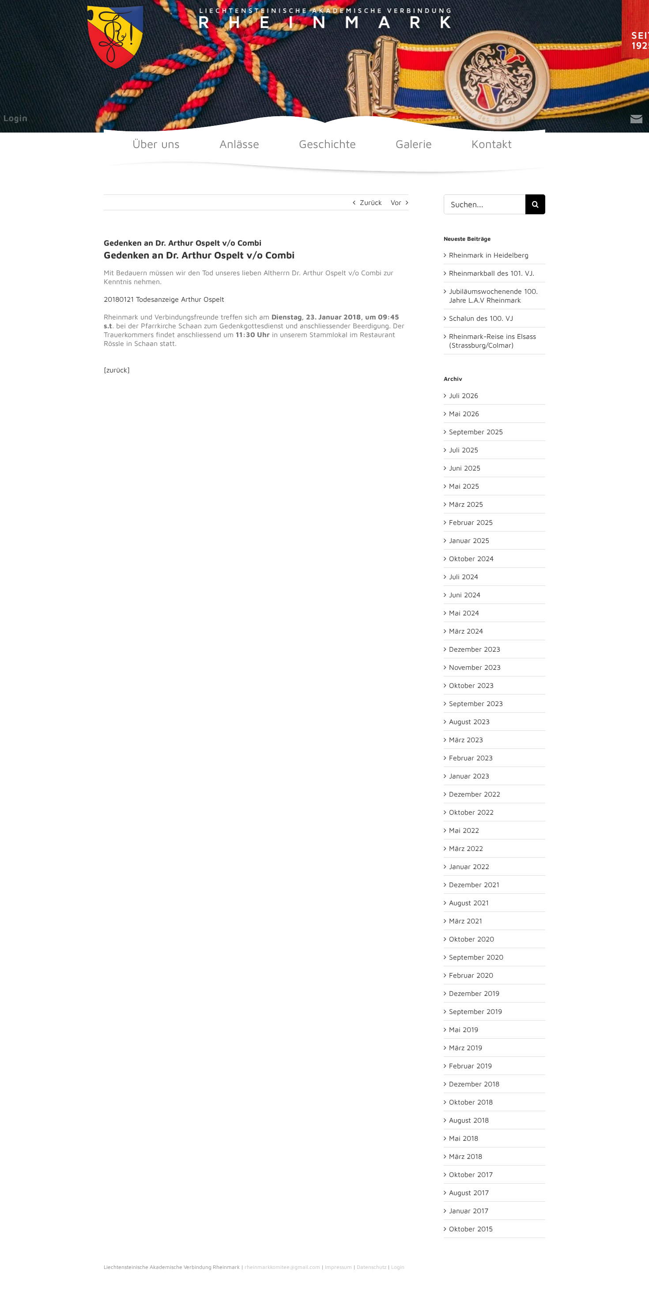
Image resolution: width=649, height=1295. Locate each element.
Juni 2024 (464, 595)
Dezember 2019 (474, 993)
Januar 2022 (469, 866)
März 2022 (466, 848)
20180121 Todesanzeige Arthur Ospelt (164, 299)
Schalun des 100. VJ (481, 318)
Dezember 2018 (474, 1084)
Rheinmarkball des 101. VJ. (491, 273)
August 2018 (469, 1120)
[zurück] (117, 370)
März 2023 (466, 740)
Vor (396, 202)
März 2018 (465, 1156)
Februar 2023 (471, 758)
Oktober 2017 (471, 1174)
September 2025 (476, 432)
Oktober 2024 (471, 558)
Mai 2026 (464, 414)
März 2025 (466, 504)
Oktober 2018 (471, 1102)
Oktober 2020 (471, 939)
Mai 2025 (464, 486)
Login (397, 1267)
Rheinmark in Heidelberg (488, 255)
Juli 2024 (463, 577)
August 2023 (469, 721)
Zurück (371, 202)
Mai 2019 (463, 1029)
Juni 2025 (464, 468)
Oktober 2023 (471, 685)
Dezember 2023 (474, 649)
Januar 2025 (469, 540)
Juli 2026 (463, 395)
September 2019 (475, 1011)
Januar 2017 (468, 1211)
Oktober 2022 (471, 812)
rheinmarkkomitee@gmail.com (282, 1267)
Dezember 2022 (474, 794)
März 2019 (465, 1048)
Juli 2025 (463, 450)
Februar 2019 (470, 1066)
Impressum (338, 1267)
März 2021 (465, 921)
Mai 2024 (464, 613)
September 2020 (476, 957)
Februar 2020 (471, 975)
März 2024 (466, 631)
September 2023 (476, 703)
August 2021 (469, 903)
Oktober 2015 (471, 1229)
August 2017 (469, 1192)
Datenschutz (371, 1267)
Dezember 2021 (474, 885)
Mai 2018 (463, 1138)
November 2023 (475, 667)
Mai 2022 (464, 830)
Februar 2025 (471, 522)
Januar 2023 (469, 776)
